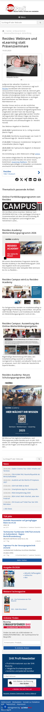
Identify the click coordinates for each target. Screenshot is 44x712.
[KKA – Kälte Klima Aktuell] (8, 609)
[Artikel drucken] (39, 179)
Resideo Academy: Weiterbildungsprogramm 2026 (19, 231)
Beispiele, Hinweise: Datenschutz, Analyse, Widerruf (19, 693)
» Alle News (7, 509)
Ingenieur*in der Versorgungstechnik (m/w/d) (19, 546)
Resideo (5, 88)
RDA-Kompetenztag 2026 (17, 493)
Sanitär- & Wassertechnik (15, 31)
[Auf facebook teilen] (17, 180)
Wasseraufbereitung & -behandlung (17, 33)
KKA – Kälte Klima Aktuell (19, 609)
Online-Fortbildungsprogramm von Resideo (21, 198)
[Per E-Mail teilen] (35, 179)
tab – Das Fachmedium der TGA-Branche (21, 600)
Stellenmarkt (6, 702)
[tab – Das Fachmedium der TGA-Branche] (8, 600)
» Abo (25, 577)
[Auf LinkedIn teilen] (30, 180)
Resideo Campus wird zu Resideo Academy (20, 281)
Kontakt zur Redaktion (31, 702)
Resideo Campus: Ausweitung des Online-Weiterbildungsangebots (20, 325)
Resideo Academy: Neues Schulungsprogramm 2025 (16, 376)
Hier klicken (24, 683)
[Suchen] (40, 22)
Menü (23, 17)
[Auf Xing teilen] (26, 180)
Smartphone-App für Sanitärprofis (20, 489)
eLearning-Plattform (19, 162)
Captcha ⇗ (30, 686)
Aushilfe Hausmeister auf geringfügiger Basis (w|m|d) (20, 521)
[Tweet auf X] (21, 180)
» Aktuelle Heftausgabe (32, 573)
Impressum (21, 704)
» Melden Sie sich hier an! (22, 689)
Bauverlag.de (6, 710)
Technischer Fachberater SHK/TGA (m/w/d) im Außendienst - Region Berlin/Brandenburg (21, 534)
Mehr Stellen (22, 560)
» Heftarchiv (27, 575)
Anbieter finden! (22, 648)
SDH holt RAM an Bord (16, 486)
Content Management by (10, 708)
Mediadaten (16, 702)
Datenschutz (10, 704)
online (37, 154)
